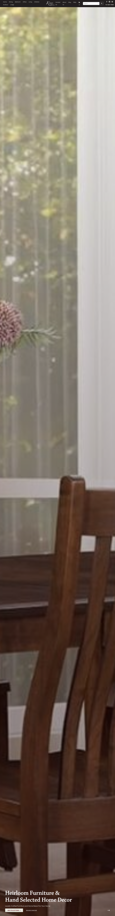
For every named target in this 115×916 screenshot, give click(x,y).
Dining (11, 2)
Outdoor (5, 5)
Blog (69, 2)
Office (24, 2)
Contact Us (58, 3)
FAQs (74, 2)
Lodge (12, 5)
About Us (64, 3)
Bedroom (18, 2)
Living (30, 2)
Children (36, 2)
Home (5, 2)
